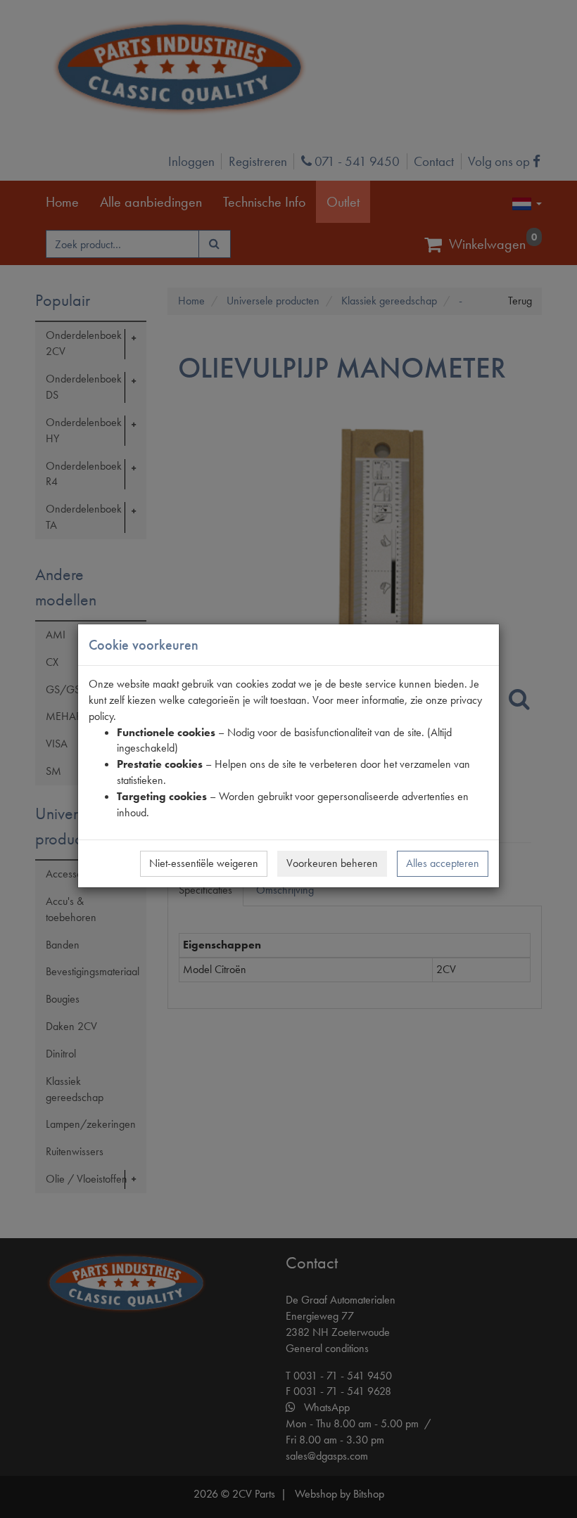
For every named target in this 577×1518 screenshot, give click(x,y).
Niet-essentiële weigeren (203, 863)
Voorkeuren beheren (332, 863)
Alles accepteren (442, 863)
